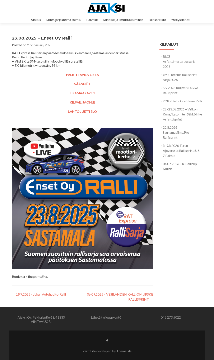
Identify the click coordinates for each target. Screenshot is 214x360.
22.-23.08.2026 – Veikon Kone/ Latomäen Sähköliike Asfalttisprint (182, 114)
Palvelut (92, 20)
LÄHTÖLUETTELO (82, 111)
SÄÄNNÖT (82, 84)
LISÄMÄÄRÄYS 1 (82, 93)
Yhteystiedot (180, 20)
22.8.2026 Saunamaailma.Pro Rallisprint (176, 132)
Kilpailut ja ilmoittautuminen (123, 20)
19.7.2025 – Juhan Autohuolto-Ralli (39, 294)
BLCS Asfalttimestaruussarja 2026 (179, 61)
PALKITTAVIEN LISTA (82, 75)
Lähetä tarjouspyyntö (106, 317)
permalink (40, 276)
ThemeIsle (123, 351)
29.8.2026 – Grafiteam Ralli (182, 101)
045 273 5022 (171, 317)
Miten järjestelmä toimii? (64, 20)
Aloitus (36, 20)
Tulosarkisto (157, 20)
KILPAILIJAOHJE (82, 102)
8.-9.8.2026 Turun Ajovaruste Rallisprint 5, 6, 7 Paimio (181, 150)
